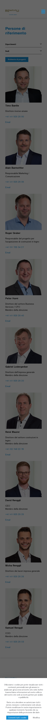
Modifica (36, 717)
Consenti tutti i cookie (17, 717)
